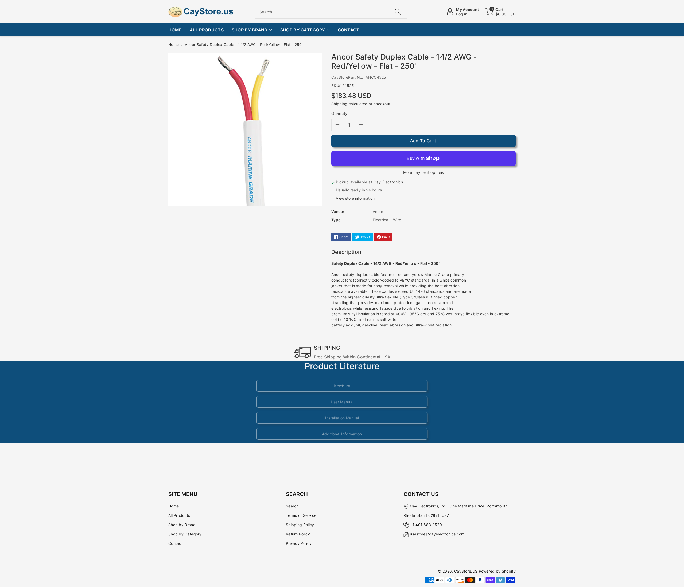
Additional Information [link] (342, 434)
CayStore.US (465, 571)
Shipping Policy (300, 524)
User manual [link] (342, 402)
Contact (175, 543)
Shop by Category (185, 534)
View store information (355, 198)
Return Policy (298, 534)
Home (173, 44)
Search (292, 506)
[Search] (397, 11)
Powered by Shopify (497, 571)
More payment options (423, 172)
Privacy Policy (299, 543)
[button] (500, 12)
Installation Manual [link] (342, 418)
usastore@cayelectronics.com (437, 534)
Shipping (339, 103)
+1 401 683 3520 (426, 524)
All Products (179, 515)
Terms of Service (301, 515)
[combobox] (331, 11)
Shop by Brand (182, 524)
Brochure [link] (342, 386)
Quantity (339, 113)
